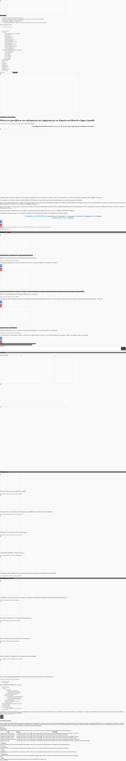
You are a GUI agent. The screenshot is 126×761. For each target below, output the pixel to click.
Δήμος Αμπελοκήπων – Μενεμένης (12, 33)
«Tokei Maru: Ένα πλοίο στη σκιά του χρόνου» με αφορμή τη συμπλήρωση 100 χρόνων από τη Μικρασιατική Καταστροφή (33, 597)
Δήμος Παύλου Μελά (9, 45)
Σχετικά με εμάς (6, 681)
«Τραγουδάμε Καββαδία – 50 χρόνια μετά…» (12, 21)
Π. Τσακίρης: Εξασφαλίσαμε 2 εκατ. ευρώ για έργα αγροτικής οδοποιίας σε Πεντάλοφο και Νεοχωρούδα (25, 22)
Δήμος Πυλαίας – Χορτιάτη (11, 46)
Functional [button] (2, 742)
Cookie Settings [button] (3, 714)
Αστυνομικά (5, 65)
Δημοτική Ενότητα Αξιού (13, 690)
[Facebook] (63, 221)
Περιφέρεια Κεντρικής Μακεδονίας (25, 255)
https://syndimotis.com (4, 229)
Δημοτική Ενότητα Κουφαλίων (14, 697)
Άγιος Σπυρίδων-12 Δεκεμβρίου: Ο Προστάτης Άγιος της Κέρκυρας (18, 656)
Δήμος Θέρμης (8, 38)
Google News (51, 216)
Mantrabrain (19, 684)
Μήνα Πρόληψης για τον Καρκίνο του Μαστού (38, 227)
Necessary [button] (2, 726)
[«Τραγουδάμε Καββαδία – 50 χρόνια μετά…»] (63, 543)
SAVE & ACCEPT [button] (4, 760)
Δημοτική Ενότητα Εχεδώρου (14, 691)
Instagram (71, 216)
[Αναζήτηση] (123, 348)
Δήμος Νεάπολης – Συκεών (11, 44)
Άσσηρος (11, 227)
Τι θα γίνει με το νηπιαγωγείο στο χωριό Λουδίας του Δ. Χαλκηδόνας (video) (16, 344)
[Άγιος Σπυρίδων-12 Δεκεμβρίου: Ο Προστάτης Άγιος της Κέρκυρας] (63, 648)
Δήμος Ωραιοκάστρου (9, 48)
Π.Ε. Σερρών (8, 54)
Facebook (61, 216)
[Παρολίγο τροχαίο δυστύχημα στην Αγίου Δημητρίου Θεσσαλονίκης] (63, 244)
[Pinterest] (63, 225)
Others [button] (1, 756)
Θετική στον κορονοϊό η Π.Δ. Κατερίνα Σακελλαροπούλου (15, 618)
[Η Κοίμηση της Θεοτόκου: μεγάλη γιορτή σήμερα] (63, 522)
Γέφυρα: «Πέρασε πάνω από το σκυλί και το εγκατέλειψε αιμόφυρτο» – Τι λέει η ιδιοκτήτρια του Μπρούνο (29, 330)
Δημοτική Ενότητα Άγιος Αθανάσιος (15, 696)
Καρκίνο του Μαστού (23, 227)
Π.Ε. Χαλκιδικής (8, 52)
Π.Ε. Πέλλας (8, 57)
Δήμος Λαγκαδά (8, 42)
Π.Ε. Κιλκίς (7, 53)
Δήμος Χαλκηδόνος (9, 47)
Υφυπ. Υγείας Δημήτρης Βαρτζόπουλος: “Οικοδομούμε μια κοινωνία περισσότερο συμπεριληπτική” (26, 676)
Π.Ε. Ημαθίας (8, 55)
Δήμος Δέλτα (8, 35)
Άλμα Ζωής (5, 227)
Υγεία (4, 61)
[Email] (63, 223)
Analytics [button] (2, 749)
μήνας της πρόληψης (60, 126)
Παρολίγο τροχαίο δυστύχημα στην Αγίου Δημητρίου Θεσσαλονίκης (18, 258)
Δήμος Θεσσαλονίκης (9, 39)
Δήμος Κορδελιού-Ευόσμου (11, 41)
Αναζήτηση (2, 346)
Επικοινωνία (5, 70)
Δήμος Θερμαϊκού (9, 37)
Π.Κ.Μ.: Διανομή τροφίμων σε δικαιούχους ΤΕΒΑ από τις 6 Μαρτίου (18, 294)
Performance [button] (2, 745)
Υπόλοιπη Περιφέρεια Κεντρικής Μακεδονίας (12, 50)
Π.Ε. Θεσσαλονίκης (9, 51)
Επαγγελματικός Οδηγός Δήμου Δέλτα (13, 708)
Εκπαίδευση (5, 66)
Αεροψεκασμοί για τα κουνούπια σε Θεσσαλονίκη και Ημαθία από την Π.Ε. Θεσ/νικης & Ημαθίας (23, 19)
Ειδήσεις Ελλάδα (6, 59)
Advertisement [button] (3, 753)
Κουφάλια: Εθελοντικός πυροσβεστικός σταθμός (13, 17)
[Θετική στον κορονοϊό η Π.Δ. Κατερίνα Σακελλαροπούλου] (63, 608)
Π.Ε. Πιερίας (8, 58)
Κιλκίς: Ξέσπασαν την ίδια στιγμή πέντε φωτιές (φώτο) (15, 638)
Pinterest (88, 216)
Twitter (80, 216)
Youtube (98, 216)
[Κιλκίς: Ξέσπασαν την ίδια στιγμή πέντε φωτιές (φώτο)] (63, 628)
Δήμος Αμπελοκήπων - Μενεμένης (7, 291)
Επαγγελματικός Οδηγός (8, 707)
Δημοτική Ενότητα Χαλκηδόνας (14, 698)
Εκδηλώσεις (5, 60)
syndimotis (20, 123)
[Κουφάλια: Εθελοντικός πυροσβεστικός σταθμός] (63, 481)
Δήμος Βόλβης (8, 34)
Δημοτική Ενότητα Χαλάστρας (14, 693)
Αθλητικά (5, 63)
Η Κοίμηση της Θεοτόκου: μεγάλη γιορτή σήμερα (13, 20)
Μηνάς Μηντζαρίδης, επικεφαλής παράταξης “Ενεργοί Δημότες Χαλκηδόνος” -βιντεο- (18, 343)
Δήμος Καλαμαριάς (9, 40)
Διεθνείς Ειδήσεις (6, 68)
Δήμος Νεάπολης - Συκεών (51, 291)
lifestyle (4, 64)
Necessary (4, 728)
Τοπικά (4, 32)
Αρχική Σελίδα (6, 31)
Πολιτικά (4, 67)
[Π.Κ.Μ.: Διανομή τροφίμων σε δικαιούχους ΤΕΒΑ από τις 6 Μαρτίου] (63, 280)
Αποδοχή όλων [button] (10, 714)
